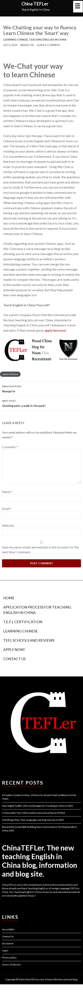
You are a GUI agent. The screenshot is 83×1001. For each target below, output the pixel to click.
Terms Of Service (11, 964)
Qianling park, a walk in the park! (24, 403)
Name (7, 492)
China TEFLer (35, 3)
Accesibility (8, 929)
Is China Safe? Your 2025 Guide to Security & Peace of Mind (33, 812)
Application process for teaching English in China (37, 610)
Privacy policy (9, 957)
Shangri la (12, 389)
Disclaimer (8, 943)
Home (9, 598)
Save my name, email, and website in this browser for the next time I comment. (40, 549)
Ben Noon (27, 45)
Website (8, 525)
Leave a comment (48, 45)
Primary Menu (78, 7)
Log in (5, 950)
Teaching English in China (47, 39)
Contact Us (14, 659)
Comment (10, 447)
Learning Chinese (15, 39)
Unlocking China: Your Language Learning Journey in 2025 (33, 819)
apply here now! (56, 330)
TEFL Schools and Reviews (28, 640)
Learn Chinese (10, 374)
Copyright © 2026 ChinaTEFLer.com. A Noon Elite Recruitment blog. (41, 979)
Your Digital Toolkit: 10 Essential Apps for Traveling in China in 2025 (37, 805)
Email (7, 508)
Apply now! (14, 649)
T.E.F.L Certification (22, 622)
